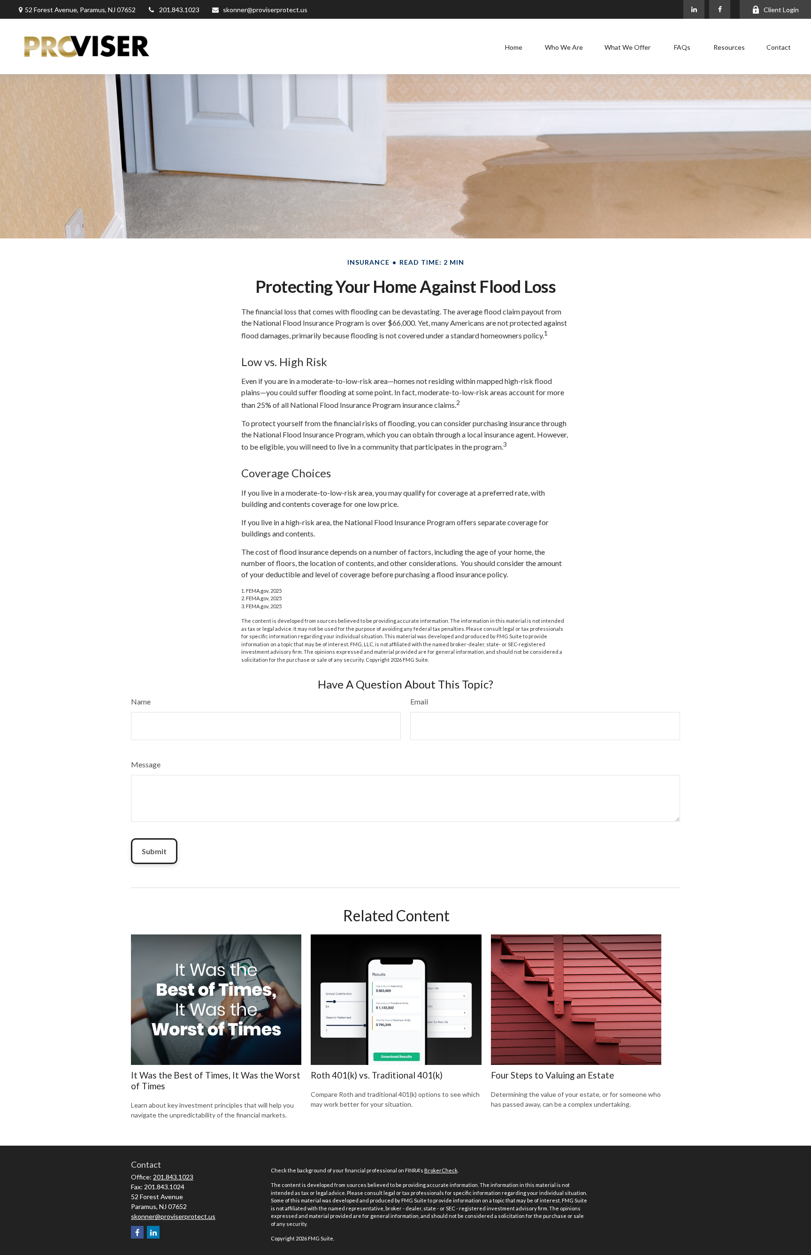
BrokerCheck (441, 1170)
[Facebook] (719, 9)
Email (419, 701)
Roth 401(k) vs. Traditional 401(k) (377, 1075)
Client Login (781, 10)
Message (146, 764)
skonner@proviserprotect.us (265, 10)
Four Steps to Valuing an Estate (552, 1075)
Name (141, 701)
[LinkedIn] (693, 9)
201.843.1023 (179, 10)
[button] (513, 47)
